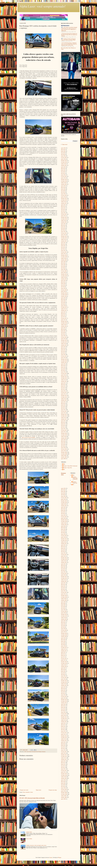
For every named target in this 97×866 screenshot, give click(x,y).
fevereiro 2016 (64, 337)
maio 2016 (63, 332)
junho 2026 (63, 151)
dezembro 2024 (64, 179)
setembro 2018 (64, 296)
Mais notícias (63, 47)
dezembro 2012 (64, 395)
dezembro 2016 (64, 321)
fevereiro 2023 (64, 214)
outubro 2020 (63, 258)
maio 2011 (63, 425)
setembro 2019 (64, 278)
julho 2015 (63, 348)
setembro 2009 (64, 457)
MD (64, 464)
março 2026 (63, 155)
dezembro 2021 (64, 236)
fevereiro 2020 (64, 271)
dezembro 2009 (64, 452)
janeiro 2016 (63, 338)
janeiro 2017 (63, 319)
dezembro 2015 (64, 340)
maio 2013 (63, 387)
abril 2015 (63, 353)
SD (64, 469)
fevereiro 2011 (64, 430)
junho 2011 (63, 423)
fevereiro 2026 (64, 157)
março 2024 (63, 193)
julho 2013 (63, 384)
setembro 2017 (64, 310)
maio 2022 (63, 228)
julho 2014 (63, 365)
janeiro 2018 (63, 305)
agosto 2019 (63, 280)
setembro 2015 (64, 345)
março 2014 (63, 371)
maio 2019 (63, 285)
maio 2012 (63, 406)
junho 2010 (63, 442)
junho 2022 (63, 226)
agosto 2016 (63, 327)
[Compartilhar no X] (33, 750)
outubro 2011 (63, 417)
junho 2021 (63, 245)
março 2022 (63, 231)
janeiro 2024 (63, 197)
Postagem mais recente (24, 790)
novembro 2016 (64, 323)
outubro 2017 (63, 308)
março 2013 (63, 390)
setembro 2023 (64, 203)
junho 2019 (63, 283)
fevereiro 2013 (64, 392)
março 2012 (63, 409)
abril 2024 (63, 192)
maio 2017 (63, 316)
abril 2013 (63, 389)
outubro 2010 (63, 436)
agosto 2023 (63, 204)
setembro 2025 (64, 165)
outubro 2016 (63, 324)
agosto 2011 (63, 420)
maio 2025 (63, 171)
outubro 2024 (63, 182)
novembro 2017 (64, 307)
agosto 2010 (63, 439)
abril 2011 (63, 427)
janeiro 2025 (63, 178)
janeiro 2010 (63, 450)
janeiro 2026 (63, 159)
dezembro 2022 (64, 217)
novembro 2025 (64, 162)
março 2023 (63, 212)
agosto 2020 (63, 261)
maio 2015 (63, 351)
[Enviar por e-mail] (30, 750)
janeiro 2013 (63, 394)
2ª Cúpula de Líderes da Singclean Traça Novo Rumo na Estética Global (68, 39)
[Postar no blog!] (32, 750)
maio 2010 (63, 444)
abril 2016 (63, 334)
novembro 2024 (64, 181)
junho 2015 (63, 349)
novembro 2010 (64, 435)
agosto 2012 (63, 401)
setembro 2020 (64, 260)
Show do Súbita (29, 838)
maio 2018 (63, 302)
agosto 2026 (63, 148)
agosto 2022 (63, 223)
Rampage (40, 751)
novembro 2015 (64, 342)
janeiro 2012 (63, 412)
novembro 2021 (64, 237)
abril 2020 (63, 267)
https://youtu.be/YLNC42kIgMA (28, 437)
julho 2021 (63, 244)
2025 (25, 751)
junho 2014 (63, 367)
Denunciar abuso (63, 474)
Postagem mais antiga (53, 790)
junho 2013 (63, 386)
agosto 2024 (63, 185)
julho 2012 (63, 403)
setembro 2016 (64, 326)
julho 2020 (63, 263)
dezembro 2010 (64, 433)
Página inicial (38, 790)
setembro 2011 (64, 419)
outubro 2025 (63, 163)
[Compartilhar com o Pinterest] (35, 750)
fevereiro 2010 (64, 449)
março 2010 (63, 447)
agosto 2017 (63, 312)
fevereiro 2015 (64, 356)
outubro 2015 (63, 343)
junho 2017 (63, 315)
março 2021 (63, 250)
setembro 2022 (64, 222)
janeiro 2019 (63, 291)
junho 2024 (63, 189)
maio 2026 (63, 152)
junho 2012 (63, 405)
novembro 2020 (64, 256)
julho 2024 (63, 187)
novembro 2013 (64, 378)
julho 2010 (63, 441)
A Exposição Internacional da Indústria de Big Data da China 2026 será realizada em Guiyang (69, 34)
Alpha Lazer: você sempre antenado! (42, 6)
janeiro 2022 (63, 234)
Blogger (59, 857)
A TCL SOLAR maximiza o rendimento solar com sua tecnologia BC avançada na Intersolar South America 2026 (69, 44)
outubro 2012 (63, 398)
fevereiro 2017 (64, 318)
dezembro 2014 (64, 359)
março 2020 (63, 269)
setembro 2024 (64, 184)
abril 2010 (63, 446)
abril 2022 (63, 230)
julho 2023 (63, 206)
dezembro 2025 (64, 160)
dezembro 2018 (64, 293)
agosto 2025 (63, 167)
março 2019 (63, 288)
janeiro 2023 (63, 215)
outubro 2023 (63, 201)
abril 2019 (63, 286)
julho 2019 (63, 282)
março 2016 (63, 335)
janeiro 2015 (63, 357)
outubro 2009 (63, 455)
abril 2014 (63, 370)
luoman (50, 857)
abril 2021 (63, 249)
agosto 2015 (63, 346)
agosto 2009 (63, 458)
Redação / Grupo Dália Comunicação (70, 465)
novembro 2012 (64, 397)
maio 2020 (63, 266)
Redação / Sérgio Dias (68, 467)
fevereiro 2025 (64, 176)
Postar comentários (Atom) (28, 792)
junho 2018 (63, 301)
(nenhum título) (29, 832)
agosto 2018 (63, 297)
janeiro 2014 (63, 375)
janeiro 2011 (63, 431)
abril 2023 (63, 211)
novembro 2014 (64, 360)
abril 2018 (63, 304)
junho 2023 (63, 207)
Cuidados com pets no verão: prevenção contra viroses (36, 845)
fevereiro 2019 (64, 290)
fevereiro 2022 (64, 233)
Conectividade (28, 751)
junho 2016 (63, 330)
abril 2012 (63, 408)
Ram (37, 751)
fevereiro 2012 (64, 411)
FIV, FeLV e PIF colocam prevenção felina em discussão (32, 798)
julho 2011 (63, 422)
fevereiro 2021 (64, 252)
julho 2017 (63, 313)
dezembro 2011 (64, 414)
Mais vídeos (68, 47)
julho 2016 (63, 329)
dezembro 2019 (64, 274)
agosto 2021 (63, 242)
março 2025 (63, 174)
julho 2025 (63, 168)
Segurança (43, 751)
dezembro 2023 (64, 198)
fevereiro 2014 (64, 373)
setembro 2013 (64, 381)
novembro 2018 (64, 294)
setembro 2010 (64, 438)
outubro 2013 (63, 379)
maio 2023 (63, 209)
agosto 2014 (63, 364)
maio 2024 (63, 190)
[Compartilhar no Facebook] (34, 750)
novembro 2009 (64, 453)
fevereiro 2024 (64, 195)
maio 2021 (63, 247)
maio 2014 (63, 368)
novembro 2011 (64, 416)
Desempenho (34, 751)
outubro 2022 (63, 220)
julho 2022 (63, 225)
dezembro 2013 (64, 376)
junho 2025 (63, 170)
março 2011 (63, 428)
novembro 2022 (64, 219)
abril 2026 (63, 154)
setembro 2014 (64, 362)
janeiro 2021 (63, 253)
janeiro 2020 (63, 272)
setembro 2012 (64, 400)
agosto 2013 (63, 383)
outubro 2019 (63, 277)
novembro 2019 (64, 275)
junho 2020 (63, 264)
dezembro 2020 (64, 255)
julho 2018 (63, 299)
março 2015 (63, 354)
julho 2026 (63, 149)
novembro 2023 (64, 200)
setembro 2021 (64, 241)
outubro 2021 (63, 239)
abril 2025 (63, 173)
